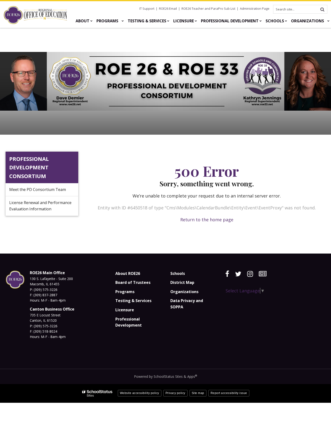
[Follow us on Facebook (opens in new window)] (227, 274)
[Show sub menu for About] (91, 21)
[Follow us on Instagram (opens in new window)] (250, 274)
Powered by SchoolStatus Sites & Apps (165, 376)
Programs (124, 291)
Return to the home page (206, 219)
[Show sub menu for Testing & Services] (168, 21)
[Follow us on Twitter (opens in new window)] (238, 274)
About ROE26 (127, 273)
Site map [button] (198, 393)
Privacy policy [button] (175, 393)
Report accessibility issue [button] (229, 393)
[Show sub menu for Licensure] (196, 21)
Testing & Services (133, 300)
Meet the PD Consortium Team (37, 189)
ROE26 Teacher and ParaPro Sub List (208, 8)
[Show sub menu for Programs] (123, 21)
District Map (182, 282)
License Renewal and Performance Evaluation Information (40, 206)
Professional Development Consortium (29, 167)
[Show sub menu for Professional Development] (261, 21)
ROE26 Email (168, 8)
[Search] (322, 9)
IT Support (146, 8)
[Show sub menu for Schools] (286, 21)
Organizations (184, 291)
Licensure (124, 310)
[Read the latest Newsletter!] (263, 274)
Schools (177, 273)
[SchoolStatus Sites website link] (97, 393)
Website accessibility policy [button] (139, 393)
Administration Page (254, 8)
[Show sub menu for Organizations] (328, 21)
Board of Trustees (132, 282)
